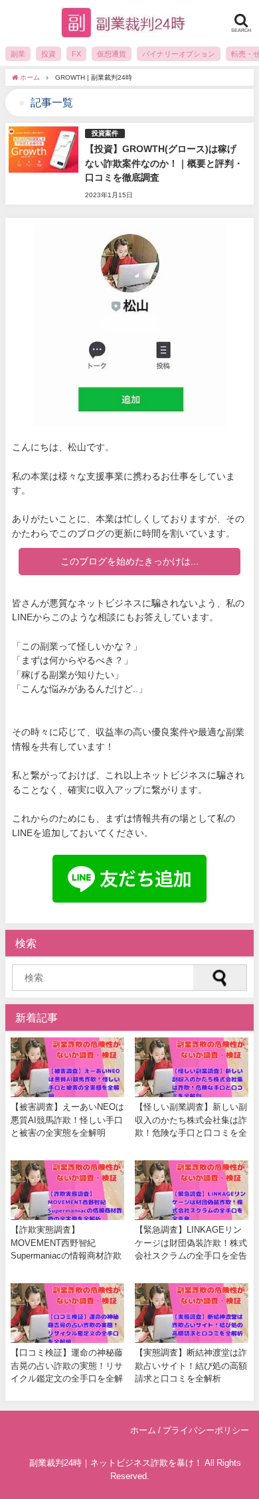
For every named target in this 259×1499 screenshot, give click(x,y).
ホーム (143, 1430)
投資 (48, 54)
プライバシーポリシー (206, 1430)
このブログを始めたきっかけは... (129, 561)
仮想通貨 (111, 54)
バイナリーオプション (178, 54)
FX (76, 54)
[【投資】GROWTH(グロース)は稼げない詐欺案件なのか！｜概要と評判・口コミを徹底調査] (129, 164)
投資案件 (105, 133)
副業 (18, 54)
